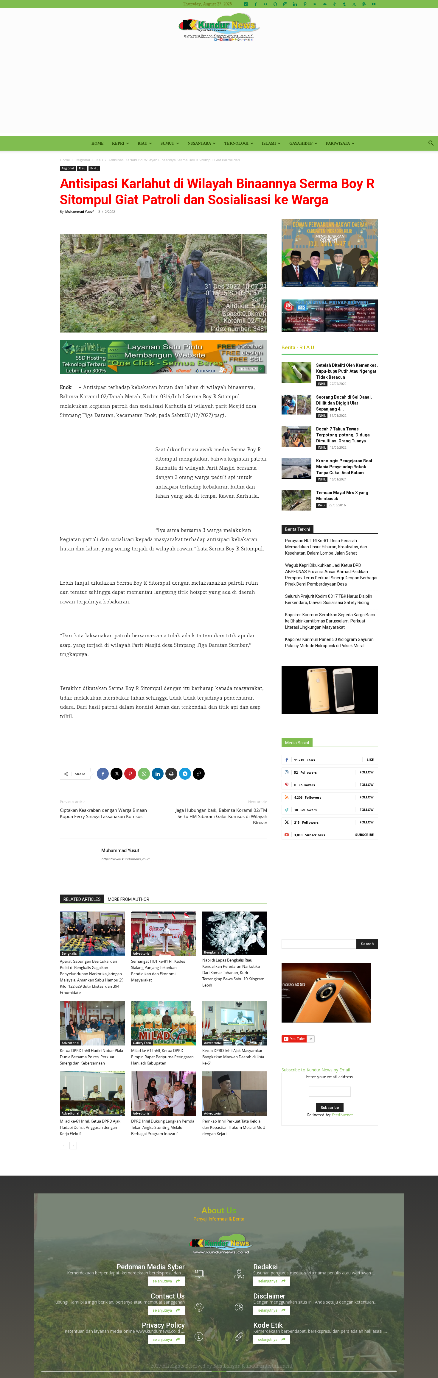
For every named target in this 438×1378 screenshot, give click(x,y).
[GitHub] (275, 4)
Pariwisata (338, 143)
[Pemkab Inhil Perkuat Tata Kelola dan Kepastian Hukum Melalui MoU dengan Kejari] (234, 1093)
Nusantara (199, 143)
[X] (354, 4)
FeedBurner (342, 1115)
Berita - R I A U (298, 347)
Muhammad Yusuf (79, 211)
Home (97, 143)
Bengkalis (69, 953)
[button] (431, 144)
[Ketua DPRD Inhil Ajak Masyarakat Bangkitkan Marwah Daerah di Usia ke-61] (234, 1023)
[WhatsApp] (144, 774)
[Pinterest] (304, 4)
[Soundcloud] (324, 4)
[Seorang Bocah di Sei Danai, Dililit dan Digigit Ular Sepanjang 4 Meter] (296, 404)
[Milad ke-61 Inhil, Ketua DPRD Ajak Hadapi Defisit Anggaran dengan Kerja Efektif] (92, 1093)
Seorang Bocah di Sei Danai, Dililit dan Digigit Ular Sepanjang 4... (344, 403)
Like (370, 759)
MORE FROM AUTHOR (128, 899)
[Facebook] (255, 4)
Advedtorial (141, 953)
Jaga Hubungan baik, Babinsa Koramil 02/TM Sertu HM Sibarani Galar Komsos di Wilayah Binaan (221, 816)
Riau (142, 143)
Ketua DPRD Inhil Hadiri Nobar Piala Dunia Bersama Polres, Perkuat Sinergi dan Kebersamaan (91, 1057)
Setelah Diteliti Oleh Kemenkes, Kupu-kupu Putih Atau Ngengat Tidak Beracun (347, 371)
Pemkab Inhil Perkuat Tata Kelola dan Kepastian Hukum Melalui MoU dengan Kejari (233, 1127)
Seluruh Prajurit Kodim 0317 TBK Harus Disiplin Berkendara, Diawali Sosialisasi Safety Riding (328, 599)
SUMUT (167, 143)
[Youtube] (373, 4)
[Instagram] (285, 4)
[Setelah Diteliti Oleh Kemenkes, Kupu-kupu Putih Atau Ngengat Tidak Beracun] (296, 372)
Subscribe (364, 834)
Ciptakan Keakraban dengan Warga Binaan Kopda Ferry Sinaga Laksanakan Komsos (103, 813)
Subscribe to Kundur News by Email (316, 1070)
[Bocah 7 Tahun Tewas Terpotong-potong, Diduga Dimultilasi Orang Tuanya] (296, 436)
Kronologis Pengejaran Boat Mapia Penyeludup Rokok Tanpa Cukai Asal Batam (344, 466)
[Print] (171, 774)
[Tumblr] (344, 4)
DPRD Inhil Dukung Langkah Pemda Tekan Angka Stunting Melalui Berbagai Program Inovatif (162, 1127)
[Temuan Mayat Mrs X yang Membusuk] (296, 500)
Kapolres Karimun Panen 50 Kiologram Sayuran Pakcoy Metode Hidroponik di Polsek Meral (329, 642)
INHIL (94, 168)
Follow (367, 772)
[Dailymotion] (245, 4)
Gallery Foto (142, 1043)
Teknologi (236, 143)
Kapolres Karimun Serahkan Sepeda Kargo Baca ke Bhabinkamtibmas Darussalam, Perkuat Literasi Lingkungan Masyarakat (330, 621)
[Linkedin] (295, 4)
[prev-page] (63, 1145)
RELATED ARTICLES (82, 899)
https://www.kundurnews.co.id (125, 859)
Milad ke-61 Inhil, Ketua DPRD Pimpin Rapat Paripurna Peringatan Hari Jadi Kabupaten (162, 1057)
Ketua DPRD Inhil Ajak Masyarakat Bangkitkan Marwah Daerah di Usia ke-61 (233, 1057)
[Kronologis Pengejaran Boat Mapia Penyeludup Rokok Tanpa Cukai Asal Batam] (296, 468)
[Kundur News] (219, 28)
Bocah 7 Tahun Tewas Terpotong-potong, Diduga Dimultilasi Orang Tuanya (343, 435)
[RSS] (314, 4)
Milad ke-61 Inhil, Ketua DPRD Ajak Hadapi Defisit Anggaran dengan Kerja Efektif (90, 1127)
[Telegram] (185, 774)
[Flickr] (265, 4)
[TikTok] (334, 4)
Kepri (118, 143)
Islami (269, 143)
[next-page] (73, 1145)
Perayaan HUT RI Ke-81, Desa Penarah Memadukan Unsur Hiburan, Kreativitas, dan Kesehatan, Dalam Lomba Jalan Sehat (326, 546)
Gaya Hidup (301, 143)
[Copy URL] (199, 774)
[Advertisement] (219, 91)
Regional (83, 159)
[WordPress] (363, 4)
